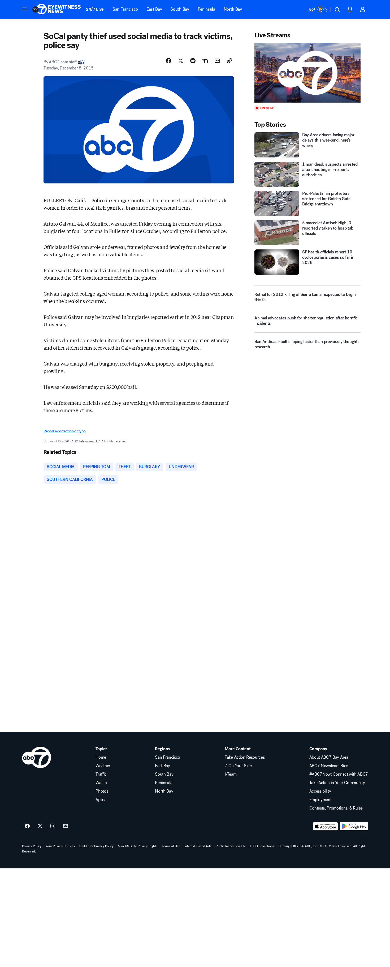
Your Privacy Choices (60, 846)
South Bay (179, 9)
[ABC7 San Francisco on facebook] (27, 826)
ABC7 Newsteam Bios (328, 766)
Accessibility (320, 791)
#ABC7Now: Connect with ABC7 (338, 774)
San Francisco (125, 9)
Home (101, 757)
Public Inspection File (231, 846)
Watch (101, 783)
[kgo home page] (36, 757)
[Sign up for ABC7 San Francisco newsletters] (65, 826)
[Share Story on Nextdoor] (205, 60)
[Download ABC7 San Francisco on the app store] (325, 826)
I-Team (230, 774)
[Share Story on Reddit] (192, 60)
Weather (103, 766)
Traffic (101, 774)
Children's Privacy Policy (96, 846)
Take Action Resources (245, 757)
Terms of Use (171, 846)
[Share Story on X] (180, 60)
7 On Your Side (238, 766)
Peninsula (206, 9)
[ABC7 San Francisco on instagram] (52, 826)
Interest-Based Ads (197, 846)
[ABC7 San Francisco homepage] (56, 9)
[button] (24, 9)
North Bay (233, 9)
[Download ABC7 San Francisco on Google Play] (354, 826)
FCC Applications (262, 846)
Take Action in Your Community (337, 783)
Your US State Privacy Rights (138, 846)
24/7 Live (95, 9)
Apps (100, 800)
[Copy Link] (229, 60)
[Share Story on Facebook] (168, 60)
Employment (320, 800)
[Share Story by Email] (217, 60)
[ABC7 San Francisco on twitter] (40, 826)
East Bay (154, 9)
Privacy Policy (31, 846)
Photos (102, 791)
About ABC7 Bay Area (328, 757)
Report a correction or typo (64, 431)
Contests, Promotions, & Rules (336, 808)
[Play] (307, 73)
